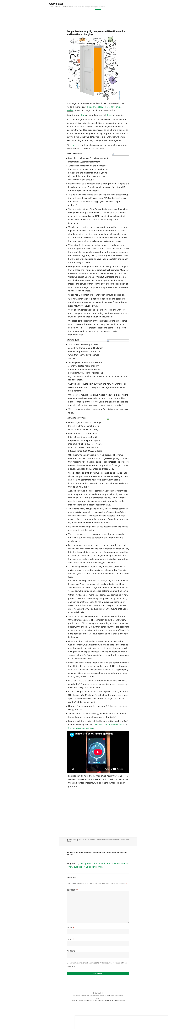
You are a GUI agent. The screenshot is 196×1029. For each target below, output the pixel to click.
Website (71, 951)
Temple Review (121, 839)
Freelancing (115, 839)
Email (70, 939)
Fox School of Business (106, 839)
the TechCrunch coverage (80, 728)
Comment (72, 890)
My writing (92, 839)
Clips (99, 839)
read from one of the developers (109, 724)
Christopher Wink (83, 839)
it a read (75, 145)
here (83, 115)
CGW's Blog (56, 3)
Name (70, 927)
